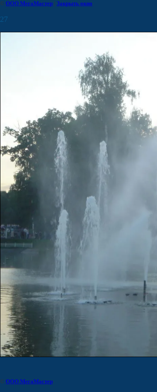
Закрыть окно (74, 3)
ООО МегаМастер (29, 3)
